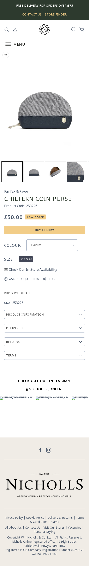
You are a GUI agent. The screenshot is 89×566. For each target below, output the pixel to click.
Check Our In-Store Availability (33, 269)
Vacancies (75, 527)
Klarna (55, 522)
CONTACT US (32, 14)
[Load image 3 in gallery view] (55, 171)
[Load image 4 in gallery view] (77, 171)
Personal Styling (44, 532)
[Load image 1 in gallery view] (12, 171)
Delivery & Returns (60, 518)
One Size (25, 259)
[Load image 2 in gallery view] (33, 171)
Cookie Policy (35, 518)
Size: (9, 259)
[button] (6, 29)
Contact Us (32, 527)
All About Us (13, 527)
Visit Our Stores (54, 527)
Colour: (12, 245)
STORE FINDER (56, 14)
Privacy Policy (14, 518)
